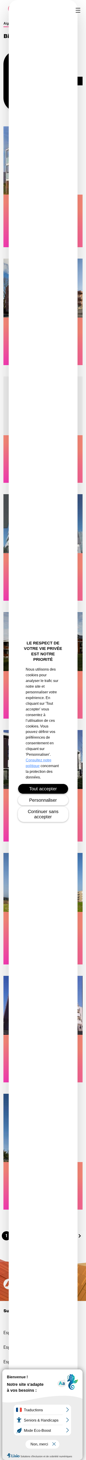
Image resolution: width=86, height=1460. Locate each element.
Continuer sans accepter (43, 814)
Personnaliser (43, 800)
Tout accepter (43, 788)
